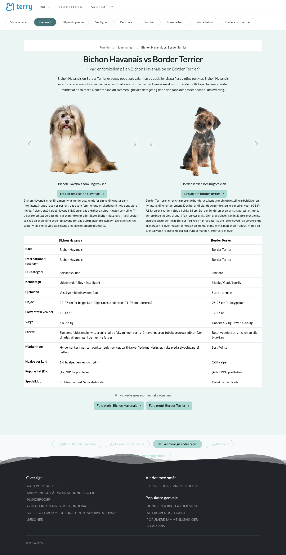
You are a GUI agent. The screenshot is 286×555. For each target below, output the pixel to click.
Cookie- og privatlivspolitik (172, 486)
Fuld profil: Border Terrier (167, 405)
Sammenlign (125, 47)
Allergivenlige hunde (166, 513)
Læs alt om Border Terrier (202, 194)
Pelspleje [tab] (126, 22)
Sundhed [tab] (149, 22)
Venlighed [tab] (101, 22)
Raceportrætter (42, 486)
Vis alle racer (19, 22)
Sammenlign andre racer (179, 444)
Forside (105, 47)
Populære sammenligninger (172, 519)
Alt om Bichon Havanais (79, 444)
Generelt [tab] (45, 22)
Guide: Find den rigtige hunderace (58, 506)
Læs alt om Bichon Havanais (80, 194)
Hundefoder (70, 7)
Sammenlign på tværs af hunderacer (60, 493)
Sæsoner (35, 519)
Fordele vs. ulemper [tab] (238, 22)
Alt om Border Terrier (129, 444)
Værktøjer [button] (101, 7)
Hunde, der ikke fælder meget (173, 506)
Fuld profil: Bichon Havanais (117, 405)
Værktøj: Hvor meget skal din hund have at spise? (71, 513)
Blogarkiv (156, 526)
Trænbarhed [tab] (175, 22)
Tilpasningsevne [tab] (73, 22)
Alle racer (222, 444)
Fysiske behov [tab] (204, 22)
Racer (45, 7)
